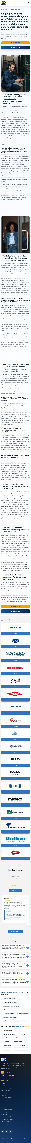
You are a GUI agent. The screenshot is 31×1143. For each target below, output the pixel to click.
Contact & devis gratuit (7, 1088)
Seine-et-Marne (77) (7, 1109)
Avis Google (5, 1092)
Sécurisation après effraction (11, 1006)
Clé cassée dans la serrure (10, 1002)
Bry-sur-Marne (7, 1045)
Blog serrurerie (5, 1095)
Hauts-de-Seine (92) (7, 1116)
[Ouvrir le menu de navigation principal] (28, 3)
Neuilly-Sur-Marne (20, 1045)
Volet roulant (21, 1021)
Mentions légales (15, 1140)
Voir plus (3, 38)
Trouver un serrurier (7, 1097)
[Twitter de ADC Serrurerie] (6, 1131)
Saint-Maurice (7, 1049)
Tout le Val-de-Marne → (22, 1049)
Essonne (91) (5, 1114)
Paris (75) (4, 1107)
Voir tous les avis (14, 931)
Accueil (3, 1083)
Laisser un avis (16, 890)
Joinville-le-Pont (18, 1041)
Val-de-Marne (5, 9)
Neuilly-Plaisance (8, 1038)
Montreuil (6, 1041)
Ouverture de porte (9, 1013)
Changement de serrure (10, 1009)
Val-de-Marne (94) (6, 1121)
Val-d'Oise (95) (5, 1124)
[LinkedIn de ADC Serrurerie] (10, 1131)
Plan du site (5, 1100)
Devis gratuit (16, 606)
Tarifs (3, 1085)
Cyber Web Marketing (9, 1138)
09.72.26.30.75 (16, 47)
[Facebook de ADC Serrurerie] (2, 1131)
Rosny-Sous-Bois (22, 1038)
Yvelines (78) (5, 1112)
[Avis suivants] (28, 924)
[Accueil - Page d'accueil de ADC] (3, 3)
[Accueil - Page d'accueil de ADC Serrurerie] (3, 1059)
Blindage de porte (23, 1013)
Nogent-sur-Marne (8, 1030)
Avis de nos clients (6, 1090)
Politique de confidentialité (22, 1138)
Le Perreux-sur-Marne (9, 1034)
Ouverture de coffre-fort (10, 1017)
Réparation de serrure (9, 998)
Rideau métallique (8, 1021)
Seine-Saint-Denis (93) (7, 1119)
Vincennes (22, 1034)
